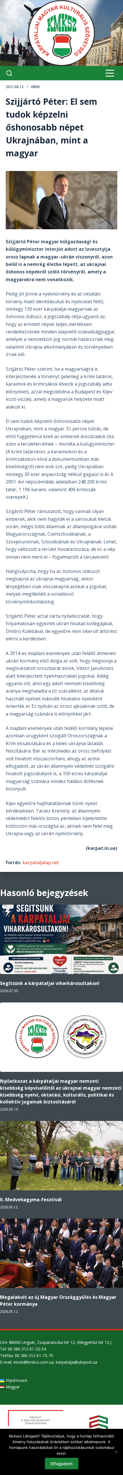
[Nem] (116, 1452)
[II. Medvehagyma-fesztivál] (61, 1155)
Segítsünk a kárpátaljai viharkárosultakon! (50, 983)
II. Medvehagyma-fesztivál (31, 1199)
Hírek (35, 86)
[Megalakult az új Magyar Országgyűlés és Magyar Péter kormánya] (61, 1253)
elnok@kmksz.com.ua (33, 1362)
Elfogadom (62, 1463)
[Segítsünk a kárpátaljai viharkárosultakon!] (61, 939)
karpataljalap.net (41, 862)
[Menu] (110, 73)
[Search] (9, 73)
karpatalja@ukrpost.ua (76, 1362)
